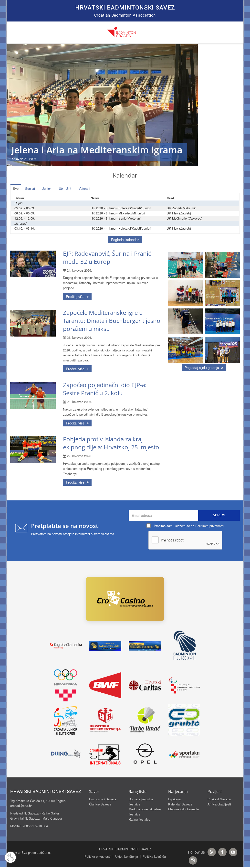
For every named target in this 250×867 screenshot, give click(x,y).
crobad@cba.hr (21, 805)
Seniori (30, 188)
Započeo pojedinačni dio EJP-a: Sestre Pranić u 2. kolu (104, 389)
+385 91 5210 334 (35, 826)
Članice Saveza (100, 804)
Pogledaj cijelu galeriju (202, 367)
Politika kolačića (154, 856)
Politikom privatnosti (209, 525)
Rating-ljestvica (139, 819)
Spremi (219, 515)
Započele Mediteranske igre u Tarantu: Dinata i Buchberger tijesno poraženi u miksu (111, 320)
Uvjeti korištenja (126, 856)
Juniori (47, 188)
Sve (16, 188)
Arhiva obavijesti (219, 804)
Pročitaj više (75, 296)
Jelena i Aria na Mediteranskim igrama (96, 149)
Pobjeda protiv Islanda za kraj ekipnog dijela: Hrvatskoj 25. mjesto (111, 443)
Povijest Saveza (219, 799)
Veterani (84, 188)
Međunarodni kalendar (183, 809)
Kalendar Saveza (180, 804)
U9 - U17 (65, 188)
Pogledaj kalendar (125, 239)
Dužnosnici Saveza (102, 799)
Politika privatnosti (97, 856)
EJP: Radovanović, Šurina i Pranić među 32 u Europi (107, 257)
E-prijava (174, 799)
